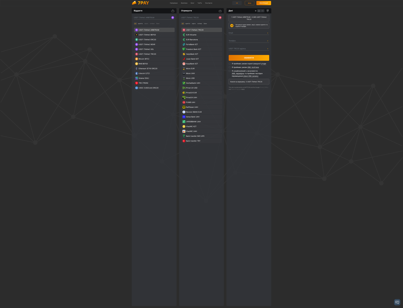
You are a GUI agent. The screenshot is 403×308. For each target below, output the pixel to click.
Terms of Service (236, 89)
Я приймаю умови (245, 67)
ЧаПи (200, 3)
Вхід (249, 3)
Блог (192, 3)
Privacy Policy (264, 87)
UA (237, 3)
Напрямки (174, 3)
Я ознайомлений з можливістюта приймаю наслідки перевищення (247, 73)
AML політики (253, 67)
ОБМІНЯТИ (249, 58)
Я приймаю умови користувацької (249, 64)
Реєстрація (264, 3)
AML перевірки (238, 73)
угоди (263, 64)
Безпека (184, 3)
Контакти (208, 3)
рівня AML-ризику (250, 76)
